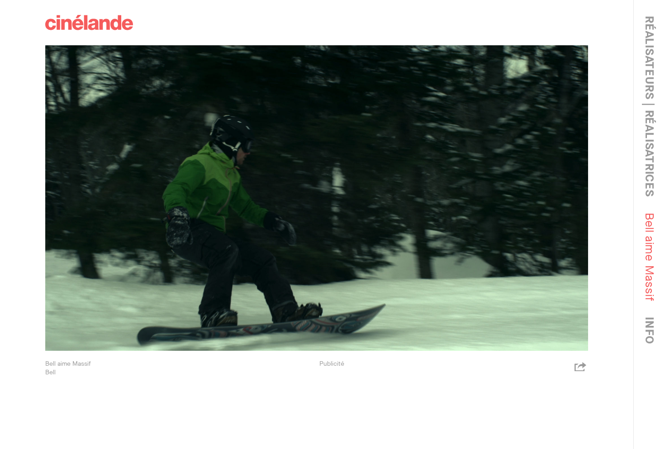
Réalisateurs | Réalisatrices (649, 106)
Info (649, 330)
